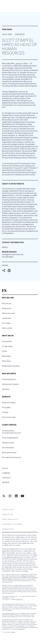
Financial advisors (9, 379)
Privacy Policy (8, 509)
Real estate (6, 356)
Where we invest (8, 313)
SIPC (21, 599)
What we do (6, 308)
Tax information (8, 447)
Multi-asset (6, 361)
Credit (4, 351)
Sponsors (5, 389)
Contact (6, 478)
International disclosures (11, 457)
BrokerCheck (20, 629)
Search (5, 482)
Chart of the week (9, 417)
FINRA (18, 599)
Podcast (5, 412)
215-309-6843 (7, 257)
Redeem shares (8, 443)
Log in (5, 468)
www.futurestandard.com (13, 557)
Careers (6, 473)
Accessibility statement (12, 524)
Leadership (6, 318)
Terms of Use (7, 514)
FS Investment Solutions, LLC (10, 613)
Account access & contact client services (11, 431)
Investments (7, 341)
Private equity (7, 346)
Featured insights (9, 402)
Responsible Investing (10, 366)
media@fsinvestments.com (12, 254)
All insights (6, 407)
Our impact (6, 323)
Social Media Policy (10, 519)
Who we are (6, 303)
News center (7, 328)
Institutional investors (10, 384)
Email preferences (9, 452)
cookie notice (8, 529)
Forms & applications (10, 438)
